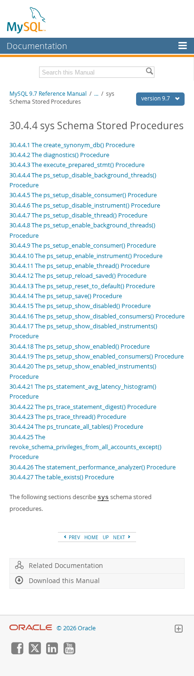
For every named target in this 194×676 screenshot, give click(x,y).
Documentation (37, 45)
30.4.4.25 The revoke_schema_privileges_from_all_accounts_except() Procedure (85, 447)
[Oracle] (30, 628)
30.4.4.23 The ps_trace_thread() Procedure (67, 416)
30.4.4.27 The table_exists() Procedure (61, 477)
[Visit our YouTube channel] (69, 652)
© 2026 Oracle (76, 628)
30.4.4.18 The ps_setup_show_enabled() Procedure (79, 346)
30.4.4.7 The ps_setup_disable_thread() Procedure (78, 215)
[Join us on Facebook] (16, 652)
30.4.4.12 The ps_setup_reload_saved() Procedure (77, 275)
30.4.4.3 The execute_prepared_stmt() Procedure (77, 164)
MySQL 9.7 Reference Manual (48, 93)
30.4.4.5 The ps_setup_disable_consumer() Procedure (83, 195)
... (96, 93)
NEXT (120, 537)
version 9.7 (156, 98)
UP (106, 537)
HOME (91, 537)
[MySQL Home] (27, 20)
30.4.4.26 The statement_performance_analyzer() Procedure (92, 467)
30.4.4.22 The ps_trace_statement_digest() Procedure (82, 406)
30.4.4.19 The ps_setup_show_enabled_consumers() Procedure (96, 356)
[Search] (149, 72)
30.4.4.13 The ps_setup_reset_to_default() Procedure (82, 286)
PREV (73, 537)
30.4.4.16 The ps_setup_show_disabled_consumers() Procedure (97, 316)
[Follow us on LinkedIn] (51, 652)
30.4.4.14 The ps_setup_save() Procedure (65, 296)
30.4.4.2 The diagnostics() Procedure (59, 154)
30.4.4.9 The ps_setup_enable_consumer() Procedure (82, 245)
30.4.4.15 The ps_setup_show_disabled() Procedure (80, 305)
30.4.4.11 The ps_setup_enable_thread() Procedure (79, 265)
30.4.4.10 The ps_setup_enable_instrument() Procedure (85, 255)
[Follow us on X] (34, 652)
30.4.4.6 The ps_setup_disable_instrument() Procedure (84, 205)
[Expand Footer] (178, 630)
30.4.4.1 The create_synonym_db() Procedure (72, 145)
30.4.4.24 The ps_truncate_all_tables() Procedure (76, 426)
